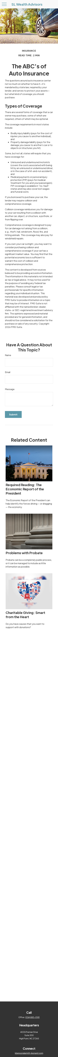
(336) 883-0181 (32, 1017)
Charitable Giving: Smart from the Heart (25, 614)
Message (9, 389)
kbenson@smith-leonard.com (29, 1053)
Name (8, 355)
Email (7, 372)
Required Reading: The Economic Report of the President (25, 489)
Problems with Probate (24, 553)
